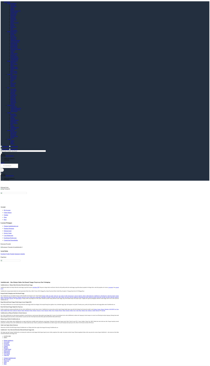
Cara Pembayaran (8, 235)
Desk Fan (13, 96)
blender (10, 297)
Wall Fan (12, 104)
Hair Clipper (13, 132)
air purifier (48, 297)
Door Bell (13, 18)
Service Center (8, 233)
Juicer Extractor (14, 22)
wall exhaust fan (103, 295)
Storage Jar (13, 39)
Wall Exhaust (13, 111)
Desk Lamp (13, 14)
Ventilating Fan (11, 105)
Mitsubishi (27, 310)
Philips (50, 310)
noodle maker (38, 297)
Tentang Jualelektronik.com (11, 226)
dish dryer (24, 297)
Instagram (17, 254)
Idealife (5, 310)
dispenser (19, 297)
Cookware (10, 74)
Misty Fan (13, 99)
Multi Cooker (13, 67)
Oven (11, 28)
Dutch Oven (13, 75)
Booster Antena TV (15, 11)
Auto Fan (12, 92)
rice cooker (51, 295)
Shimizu (83, 310)
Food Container (14, 120)
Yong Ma (103, 310)
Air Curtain (13, 90)
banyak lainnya (19, 298)
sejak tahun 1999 (36, 287)
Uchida (93, 310)
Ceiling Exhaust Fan (15, 108)
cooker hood (5, 297)
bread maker (43, 297)
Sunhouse (90, 310)
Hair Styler (13, 134)
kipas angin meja (82, 297)
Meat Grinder (13, 64)
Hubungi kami (7, 231)
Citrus (12, 52)
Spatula (12, 126)
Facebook (3, 254)
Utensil (9, 112)
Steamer (12, 84)
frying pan (53, 297)
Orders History (8, 212)
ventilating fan (97, 295)
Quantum (57, 310)
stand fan (80, 295)
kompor (43, 295)
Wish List (6, 361)
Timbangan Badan (15, 40)
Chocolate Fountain (15, 49)
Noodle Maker (14, 68)
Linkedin (22, 254)
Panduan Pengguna (9, 228)
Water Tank (13, 129)
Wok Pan (12, 86)
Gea (115, 309)
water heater (6, 298)
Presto (12, 70)
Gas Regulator (14, 59)
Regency (60, 310)
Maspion (19, 310)
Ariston (12, 140)
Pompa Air (13, 33)
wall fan (84, 295)
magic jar (63, 295)
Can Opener (13, 115)
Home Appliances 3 (12, 61)
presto (57, 297)
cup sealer (104, 297)
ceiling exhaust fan (90, 295)
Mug (11, 124)
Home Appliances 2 (12, 31)
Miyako (12, 143)
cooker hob (109, 295)
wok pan (76, 295)
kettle (66, 295)
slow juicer (67, 297)
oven (60, 295)
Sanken (71, 310)
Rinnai (64, 310)
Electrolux (107, 309)
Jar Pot (12, 21)
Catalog (9, 139)
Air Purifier (13, 6)
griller (59, 297)
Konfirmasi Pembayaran (10, 238)
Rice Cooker (13, 71)
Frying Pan (13, 78)
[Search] (1, 153)
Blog (5, 219)
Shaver (12, 137)
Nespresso (39, 310)
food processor (71, 295)
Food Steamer (14, 56)
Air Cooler (13, 89)
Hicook (2, 310)
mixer (87, 297)
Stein (86, 310)
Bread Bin (13, 114)
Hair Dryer (13, 133)
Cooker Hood (14, 12)
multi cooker (32, 297)
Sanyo (74, 310)
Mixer (12, 65)
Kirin (11, 310)
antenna (2, 298)
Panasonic (46, 310)
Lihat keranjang (10, 155)
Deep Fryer (13, 55)
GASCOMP (111, 309)
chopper (62, 297)
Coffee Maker (14, 53)
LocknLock (15, 310)
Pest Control (13, 30)
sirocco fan (99, 297)
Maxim (22, 310)
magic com (56, 295)
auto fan (94, 297)
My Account (7, 210)
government (110, 287)
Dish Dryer (13, 15)
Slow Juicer (13, 37)
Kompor (12, 25)
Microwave (13, 27)
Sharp (80, 310)
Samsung (67, 310)
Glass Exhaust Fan (15, 109)
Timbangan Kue (14, 127)
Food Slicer (13, 121)
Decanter (12, 118)
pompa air (117, 297)
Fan (8, 87)
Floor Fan (13, 98)
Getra (117, 309)
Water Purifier (14, 44)
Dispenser (13, 16)
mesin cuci (91, 297)
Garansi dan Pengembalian (11, 240)
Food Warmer (14, 123)
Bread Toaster (14, 47)
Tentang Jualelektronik (10, 358)
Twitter (8, 254)
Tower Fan (13, 102)
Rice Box (12, 36)
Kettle (12, 24)
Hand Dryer (13, 19)
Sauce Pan (13, 83)
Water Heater (13, 43)
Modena (34, 310)
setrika (47, 295)
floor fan (71, 297)
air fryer (28, 297)
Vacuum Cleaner (14, 42)
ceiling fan (112, 297)
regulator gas (76, 297)
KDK (11, 142)
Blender (12, 9)
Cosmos (98, 309)
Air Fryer (12, 5)
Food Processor (14, 58)
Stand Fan (13, 101)
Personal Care (10, 130)
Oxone (42, 310)
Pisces (53, 310)
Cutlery (12, 117)
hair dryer (11, 298)
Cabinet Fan (13, 106)
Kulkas (12, 34)
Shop (5, 217)
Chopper (12, 50)
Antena (12, 8)
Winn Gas (97, 310)
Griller (12, 80)
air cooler (108, 297)
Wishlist (6, 215)
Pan (11, 81)
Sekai (77, 310)
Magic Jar (13, 62)
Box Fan (12, 93)
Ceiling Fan (13, 95)
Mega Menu (7, 2)
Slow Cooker (13, 73)
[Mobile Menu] (1, 148)
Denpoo (102, 309)
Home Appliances (11, 3)
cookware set (14, 297)
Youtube (12, 254)
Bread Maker (13, 46)
